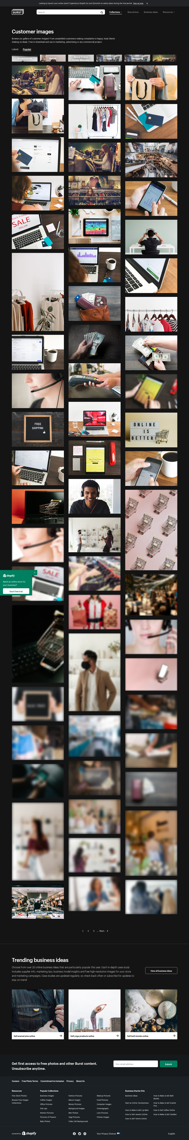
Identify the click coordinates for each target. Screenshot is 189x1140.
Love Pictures (102, 1112)
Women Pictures (47, 1112)
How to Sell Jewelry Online (136, 1114)
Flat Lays (43, 1108)
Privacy (70, 1080)
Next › (102, 930)
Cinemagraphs (103, 1108)
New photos (133, 11)
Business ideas (151, 11)
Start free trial (16, 591)
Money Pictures (75, 1104)
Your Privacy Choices (106, 1133)
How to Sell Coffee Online (164, 1109)
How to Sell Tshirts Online (136, 1118)
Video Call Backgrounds (78, 1121)
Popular (27, 49)
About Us (80, 1080)
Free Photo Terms (30, 1080)
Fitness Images (103, 1116)
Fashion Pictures (75, 1095)
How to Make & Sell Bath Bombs (164, 1097)
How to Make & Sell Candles (165, 1114)
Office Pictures (46, 1104)
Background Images (77, 1108)
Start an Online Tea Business (137, 1102)
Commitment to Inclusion (52, 1080)
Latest (15, 49)
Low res (54, 91)
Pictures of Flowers (48, 1116)
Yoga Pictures (74, 1116)
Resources (168, 11)
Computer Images (104, 1104)
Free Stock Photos (19, 1095)
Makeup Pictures (103, 1095)
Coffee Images (46, 1099)
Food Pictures (102, 1099)
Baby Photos (45, 1121)
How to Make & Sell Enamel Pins (165, 1104)
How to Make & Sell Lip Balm (137, 1109)
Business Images (47, 1095)
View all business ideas (161, 970)
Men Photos (73, 1112)
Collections (114, 11)
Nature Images (74, 1099)
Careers (15, 1080)
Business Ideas (131, 1095)
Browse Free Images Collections (20, 1101)
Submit (168, 1064)
